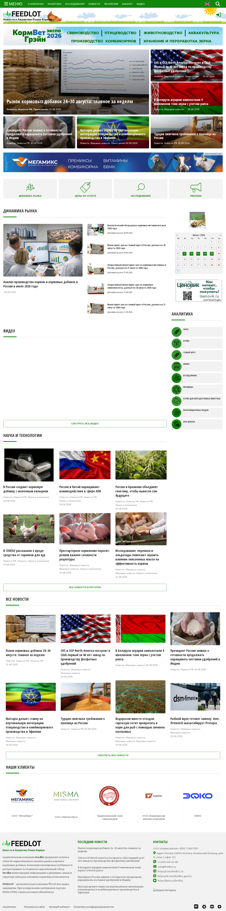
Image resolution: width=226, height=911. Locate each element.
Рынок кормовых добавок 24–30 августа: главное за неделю (109, 850)
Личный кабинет (59, 906)
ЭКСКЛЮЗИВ (111, 4)
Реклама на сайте (34, 906)
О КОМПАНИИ (36, 4)
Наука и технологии (38, 497)
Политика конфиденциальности (94, 906)
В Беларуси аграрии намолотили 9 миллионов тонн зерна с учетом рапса (109, 869)
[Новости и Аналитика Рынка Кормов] (27, 14)
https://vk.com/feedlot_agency (175, 876)
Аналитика (9, 906)
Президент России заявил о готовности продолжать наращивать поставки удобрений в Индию (110, 878)
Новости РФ (20, 497)
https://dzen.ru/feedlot (170, 880)
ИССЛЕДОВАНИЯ (74, 4)
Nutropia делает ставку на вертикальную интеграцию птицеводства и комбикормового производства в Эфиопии (111, 889)
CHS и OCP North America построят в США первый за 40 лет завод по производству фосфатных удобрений (111, 859)
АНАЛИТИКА (54, 4)
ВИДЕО (141, 4)
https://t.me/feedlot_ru (170, 871)
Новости (7, 497)
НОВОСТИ (94, 4)
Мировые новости (79, 565)
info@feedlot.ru (167, 866)
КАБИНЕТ (127, 4)
